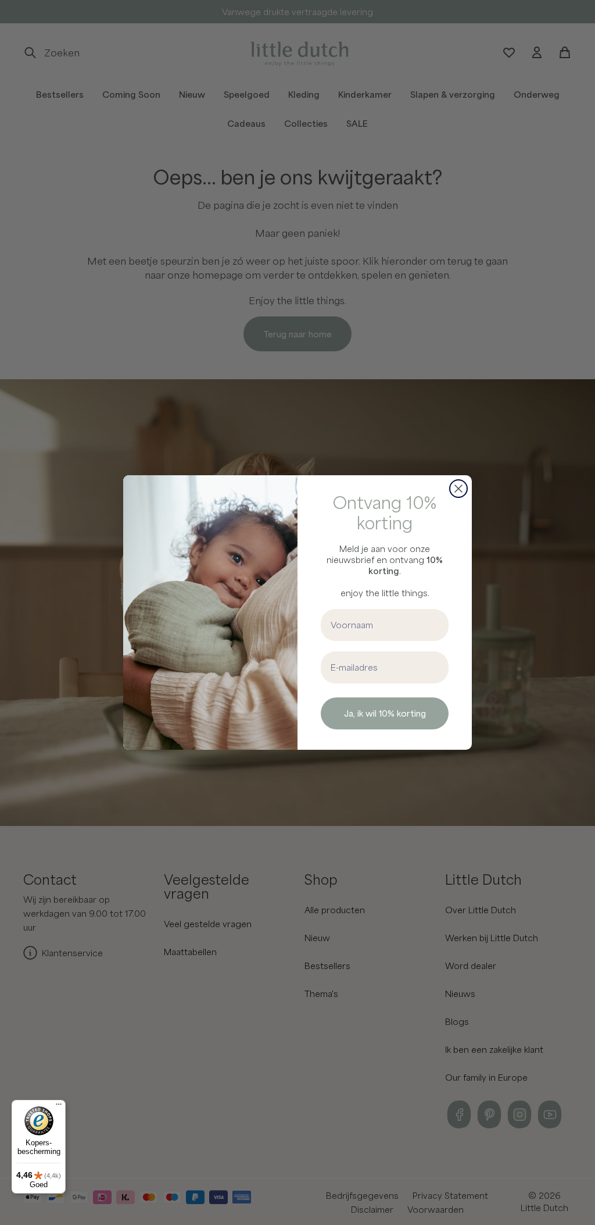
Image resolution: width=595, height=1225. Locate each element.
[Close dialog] (458, 488)
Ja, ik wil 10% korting (385, 713)
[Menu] (59, 1107)
